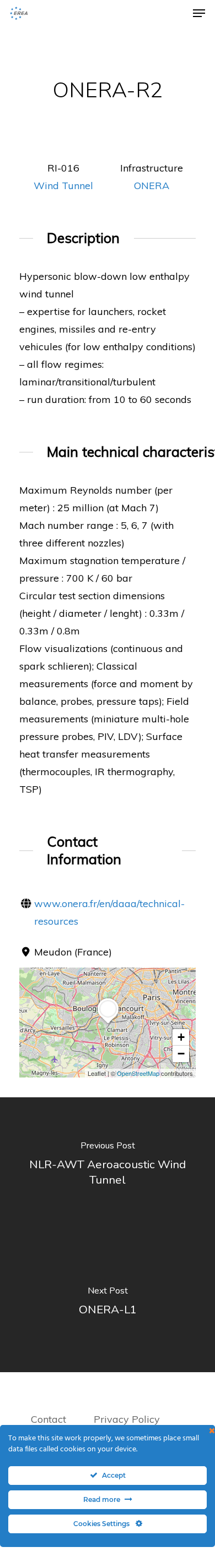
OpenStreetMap (138, 1073)
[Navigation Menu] (199, 13)
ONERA (151, 185)
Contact (48, 1419)
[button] (108, 1023)
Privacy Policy (128, 1419)
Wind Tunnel (63, 185)
